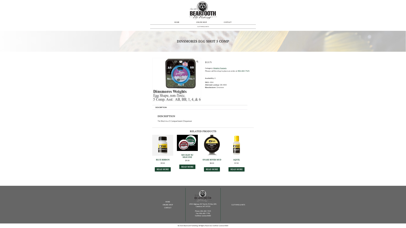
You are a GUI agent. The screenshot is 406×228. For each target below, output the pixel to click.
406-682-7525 (243, 71)
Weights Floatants (220, 68)
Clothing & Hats (203, 26)
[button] (197, 62)
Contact (228, 22)
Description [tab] (161, 107)
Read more (163, 169)
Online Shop (201, 22)
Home (176, 22)
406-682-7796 (204, 213)
